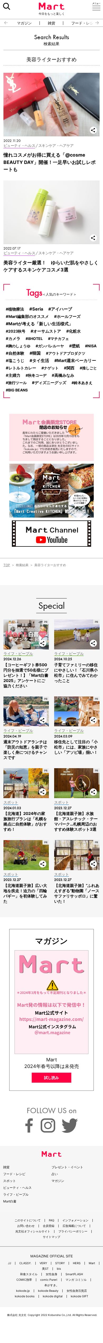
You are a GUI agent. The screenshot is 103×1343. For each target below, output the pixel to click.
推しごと (89, 368)
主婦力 (14, 375)
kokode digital (53, 1296)
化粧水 (75, 331)
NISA (92, 346)
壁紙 (76, 345)
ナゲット (51, 368)
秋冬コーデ (37, 375)
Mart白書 (9, 1201)
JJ (9, 1263)
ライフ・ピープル (16, 1194)
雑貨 (51, 23)
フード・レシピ (84, 23)
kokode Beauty (48, 1290)
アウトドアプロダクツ (66, 353)
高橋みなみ (64, 375)
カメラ (14, 338)
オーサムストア (47, 331)
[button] (4, 23)
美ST (45, 1268)
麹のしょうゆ (19, 346)
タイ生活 (40, 360)
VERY (43, 1263)
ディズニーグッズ (50, 382)
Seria (37, 309)
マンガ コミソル (76, 1279)
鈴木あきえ (83, 382)
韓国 (36, 353)
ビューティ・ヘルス (17, 1188)
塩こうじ (16, 360)
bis (59, 1268)
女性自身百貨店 (77, 1290)
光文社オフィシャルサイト (32, 1231)
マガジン (24, 23)
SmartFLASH (74, 1274)
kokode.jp (23, 1290)
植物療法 (16, 309)
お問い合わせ (26, 1226)
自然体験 (16, 353)
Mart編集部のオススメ (28, 316)
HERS (77, 1263)
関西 (70, 368)
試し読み (51, 1077)
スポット (9, 1181)
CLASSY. (25, 1263)
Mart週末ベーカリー (76, 360)
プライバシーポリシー (72, 1231)
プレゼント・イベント (67, 1167)
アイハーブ (61, 309)
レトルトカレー (22, 367)
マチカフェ (59, 338)
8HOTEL (35, 338)
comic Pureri (48, 1279)
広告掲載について (74, 1226)
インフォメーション (75, 1220)
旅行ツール (17, 382)
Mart (92, 1263)
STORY (60, 1263)
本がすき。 (51, 1285)
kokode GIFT (79, 1296)
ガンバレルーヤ (51, 346)
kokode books (25, 1296)
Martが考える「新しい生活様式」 (40, 323)
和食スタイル (29, 1274)
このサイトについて (28, 1220)
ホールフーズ (69, 316)
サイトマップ (51, 1237)
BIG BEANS (18, 390)
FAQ (51, 1220)
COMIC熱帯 (24, 1279)
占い (55, 1174)
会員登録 (48, 1226)
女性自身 (51, 1274)
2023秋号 (16, 331)
